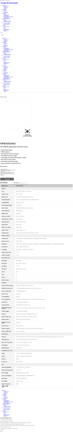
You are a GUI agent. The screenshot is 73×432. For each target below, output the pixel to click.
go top (1, 431)
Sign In (1, 32)
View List (7, 179)
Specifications (4, 182)
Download (16, 182)
